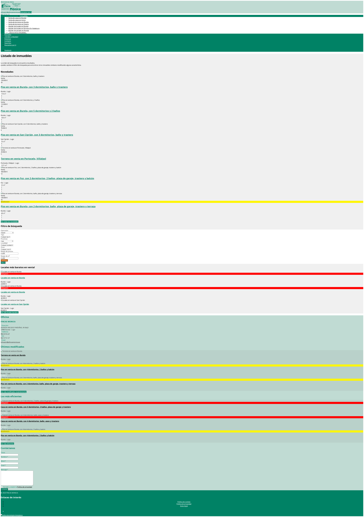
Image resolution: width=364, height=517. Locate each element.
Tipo (2, 235)
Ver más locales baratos (9, 312)
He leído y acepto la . (17, 487)
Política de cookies (183, 502)
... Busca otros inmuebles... (17, 33)
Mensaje (4, 470)
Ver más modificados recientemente (13, 392)
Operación (4, 231)
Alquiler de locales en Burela (18, 26)
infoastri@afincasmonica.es (10, 12)
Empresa (8, 39)
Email (3, 465)
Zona (2, 247)
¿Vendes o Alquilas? (11, 37)
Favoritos (8, 43)
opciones (4, 260)
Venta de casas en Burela (17, 18)
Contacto (8, 41)
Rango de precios (7, 251)
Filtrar (3, 263)
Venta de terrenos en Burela (18, 22)
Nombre (4, 457)
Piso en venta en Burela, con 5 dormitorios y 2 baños (30, 110)
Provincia (4, 239)
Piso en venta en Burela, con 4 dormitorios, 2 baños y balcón (27, 369)
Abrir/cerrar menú (7, 2)
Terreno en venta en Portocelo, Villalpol (23, 158)
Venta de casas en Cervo (17, 20)
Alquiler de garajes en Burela (18, 30)
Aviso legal (184, 506)
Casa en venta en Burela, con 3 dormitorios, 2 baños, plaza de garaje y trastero (36, 407)
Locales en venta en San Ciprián (15, 304)
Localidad (4, 243)
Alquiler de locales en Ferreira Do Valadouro (24, 28)
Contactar (4, 489)
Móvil (3, 461)
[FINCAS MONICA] (11, 10)
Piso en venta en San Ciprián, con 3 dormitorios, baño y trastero (37, 134)
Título (3, 453)
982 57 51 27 (5, 14)
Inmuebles (24, 16)
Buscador (8, 35)
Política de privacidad (24, 487)
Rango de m (5, 256)
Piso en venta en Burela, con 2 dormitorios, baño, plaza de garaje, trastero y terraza (48, 206)
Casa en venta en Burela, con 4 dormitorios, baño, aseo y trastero (30, 421)
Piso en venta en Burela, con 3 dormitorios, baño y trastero (34, 87)
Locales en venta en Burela (13, 278)
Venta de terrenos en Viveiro (18, 24)
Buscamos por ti (26, 12)
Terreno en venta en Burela (13, 355)
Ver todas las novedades (9, 222)
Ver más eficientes (7, 444)
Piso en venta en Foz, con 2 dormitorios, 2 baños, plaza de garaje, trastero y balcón (47, 178)
